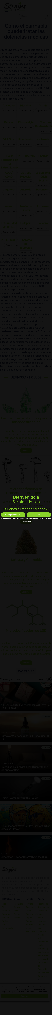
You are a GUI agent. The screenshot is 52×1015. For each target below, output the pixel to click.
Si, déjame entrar (13, 515)
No (39, 515)
